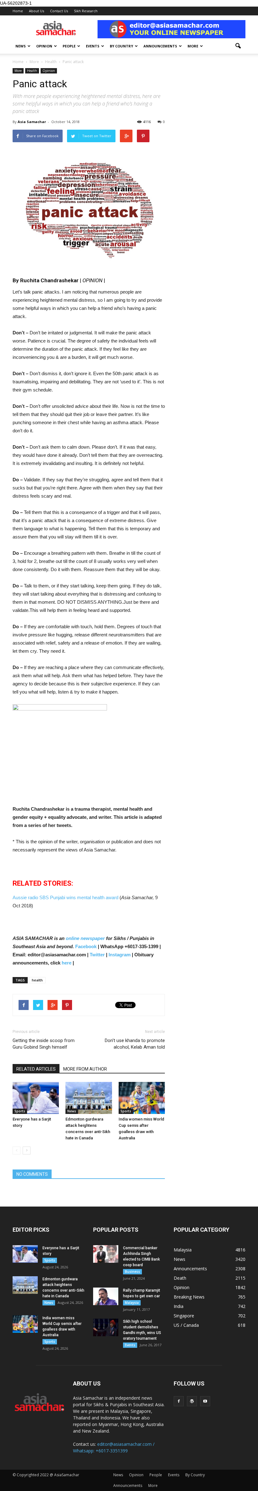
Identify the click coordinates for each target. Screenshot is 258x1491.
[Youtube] (205, 1401)
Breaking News (189, 1297)
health (37, 980)
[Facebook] (179, 1401)
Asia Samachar (32, 121)
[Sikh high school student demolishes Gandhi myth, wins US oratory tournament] (105, 1327)
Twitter (97, 954)
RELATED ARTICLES (36, 1069)
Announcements (160, 46)
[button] (237, 46)
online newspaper (84, 938)
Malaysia (132, 1302)
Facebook (86, 946)
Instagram (120, 954)
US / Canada (186, 1325)
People (69, 46)
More (193, 46)
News (20, 46)
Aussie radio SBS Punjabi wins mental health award (66, 897)
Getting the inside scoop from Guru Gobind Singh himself (44, 1044)
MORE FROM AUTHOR (85, 1069)
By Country (121, 46)
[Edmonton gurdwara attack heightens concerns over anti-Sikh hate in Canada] (88, 1098)
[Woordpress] (192, 1401)
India (178, 1306)
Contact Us (59, 10)
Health (32, 70)
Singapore (184, 1316)
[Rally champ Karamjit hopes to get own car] (105, 1296)
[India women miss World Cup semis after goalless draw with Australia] (142, 1098)
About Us (36, 10)
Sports (19, 1111)
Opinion (44, 46)
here (66, 962)
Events (92, 46)
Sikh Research (86, 10)
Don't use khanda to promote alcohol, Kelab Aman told (135, 1044)
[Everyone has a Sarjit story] (36, 1098)
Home (18, 10)
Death (180, 1278)
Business (132, 1271)
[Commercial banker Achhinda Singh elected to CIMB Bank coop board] (105, 1254)
